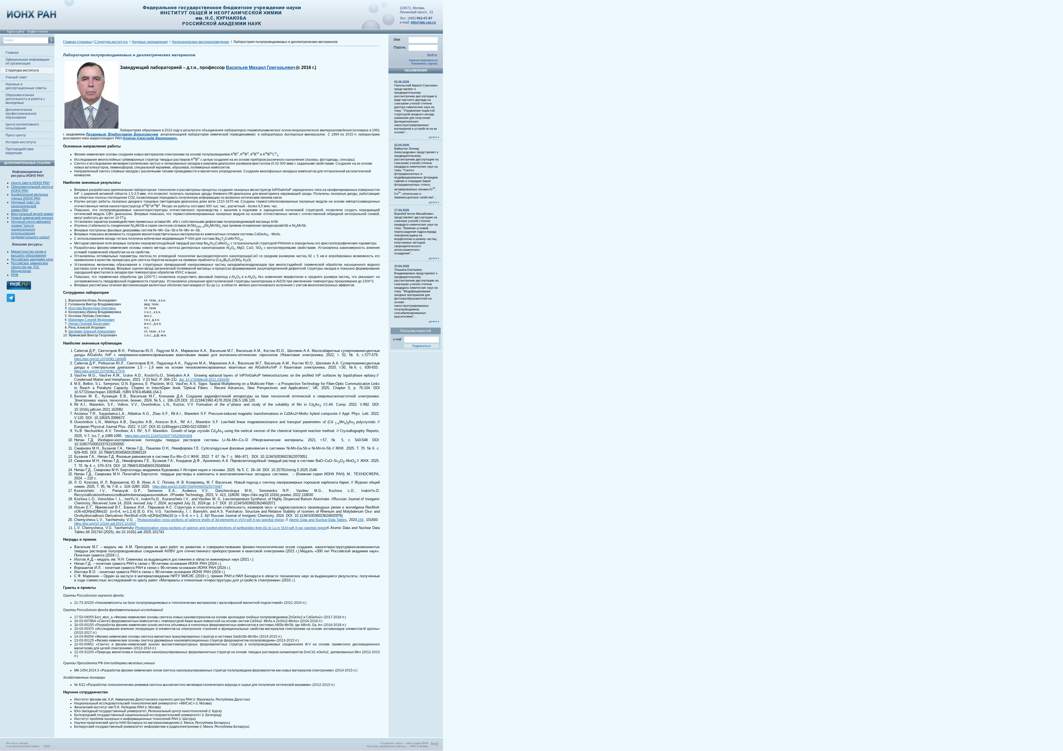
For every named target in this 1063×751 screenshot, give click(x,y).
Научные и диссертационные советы (26, 86)
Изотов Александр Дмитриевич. (150, 138)
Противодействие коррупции (20, 151)
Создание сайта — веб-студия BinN (404, 743)
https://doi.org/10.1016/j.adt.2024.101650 (105, 524)
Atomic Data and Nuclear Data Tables (317, 520)
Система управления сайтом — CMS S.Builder (397, 746)
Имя (397, 40)
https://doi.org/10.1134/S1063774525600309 (158, 436)
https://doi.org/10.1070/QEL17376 (99, 371)
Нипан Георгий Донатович (89, 324)
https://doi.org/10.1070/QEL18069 (99, 359)
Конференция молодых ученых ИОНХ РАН (29, 196)
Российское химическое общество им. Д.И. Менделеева (29, 267)
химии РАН (19, 210)
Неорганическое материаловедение (200, 42)
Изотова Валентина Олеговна (92, 308)
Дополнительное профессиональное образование (21, 113)
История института (21, 142)
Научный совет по (25, 202)
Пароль (400, 47)
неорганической (23, 206)
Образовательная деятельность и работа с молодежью (25, 99)
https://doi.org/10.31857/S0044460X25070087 (187, 487)
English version (37, 31)
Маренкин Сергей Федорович (91, 320)
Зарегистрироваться (423, 60)
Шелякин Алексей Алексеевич (91, 331)
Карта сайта (15, 31)
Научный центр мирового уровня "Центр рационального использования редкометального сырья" (31, 229)
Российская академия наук (32, 259)
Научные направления (150, 42)
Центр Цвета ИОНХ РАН (30, 183)
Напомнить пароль (424, 63)
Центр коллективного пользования (22, 126)
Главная (12, 53)
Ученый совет (16, 77)
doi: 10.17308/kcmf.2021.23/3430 (204, 380)
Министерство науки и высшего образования (28, 253)
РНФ (14, 275)
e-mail (397, 339)
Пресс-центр (16, 135)
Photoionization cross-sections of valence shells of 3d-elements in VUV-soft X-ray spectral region (210, 520)
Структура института (22, 70)
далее (433, 137)
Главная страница (77, 42)
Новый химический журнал (32, 218)
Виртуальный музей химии (32, 214)
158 (360, 520)
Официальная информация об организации (27, 61)
